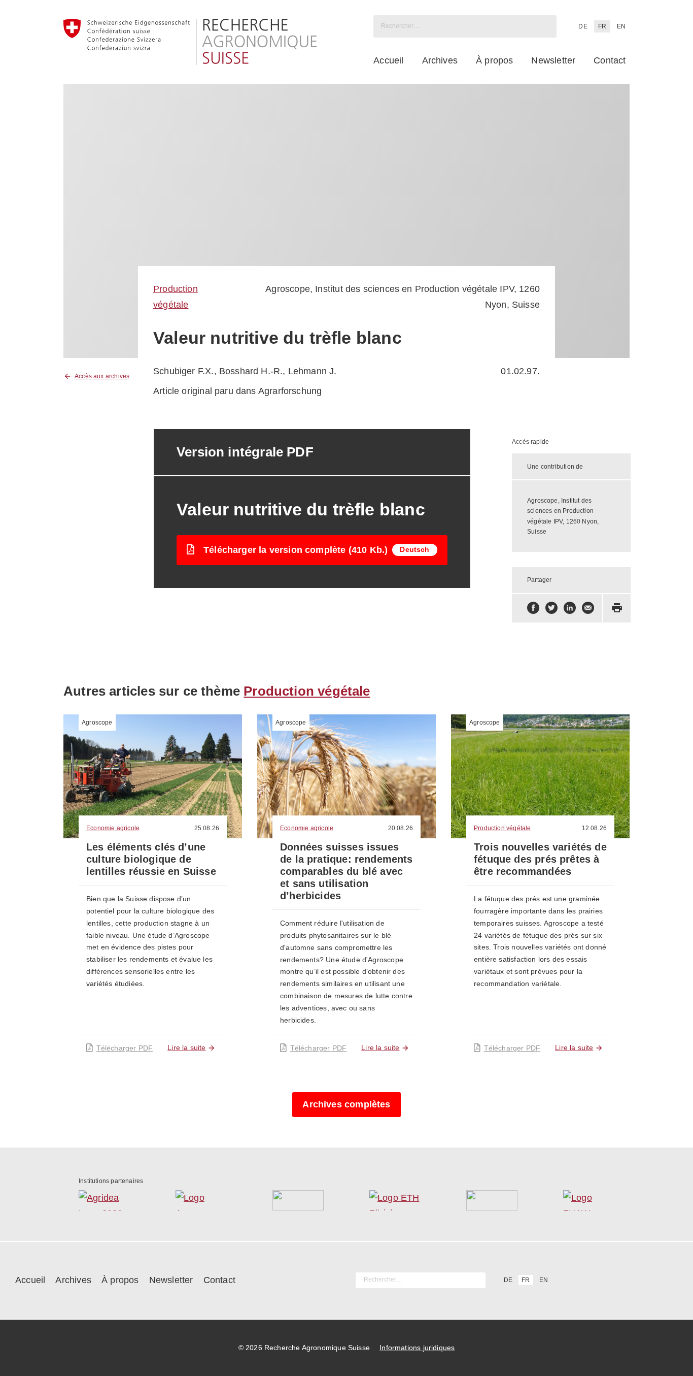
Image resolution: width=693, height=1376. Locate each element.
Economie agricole (113, 828)
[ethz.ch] (395, 1200)
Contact (610, 60)
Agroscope (97, 722)
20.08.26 (400, 828)
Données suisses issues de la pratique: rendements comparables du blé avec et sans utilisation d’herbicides (346, 871)
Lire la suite (186, 1047)
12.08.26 (594, 828)
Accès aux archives (102, 376)
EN (621, 26)
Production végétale (307, 691)
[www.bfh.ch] (298, 1200)
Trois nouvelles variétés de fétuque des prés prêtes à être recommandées (540, 859)
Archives (440, 60)
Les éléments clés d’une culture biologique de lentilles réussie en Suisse (151, 859)
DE (582, 26)
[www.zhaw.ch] (588, 1200)
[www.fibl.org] (491, 1200)
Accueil (388, 60)
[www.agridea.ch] (104, 1200)
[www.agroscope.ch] (201, 1200)
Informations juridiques (417, 1348)
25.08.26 (206, 828)
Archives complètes (346, 1104)
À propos (494, 60)
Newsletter (553, 60)
